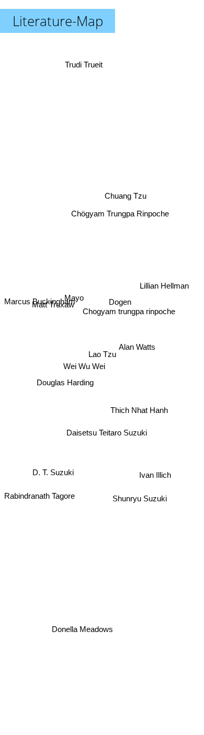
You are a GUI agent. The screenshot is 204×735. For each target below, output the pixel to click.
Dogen (121, 311)
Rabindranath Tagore (39, 499)
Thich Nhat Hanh (140, 409)
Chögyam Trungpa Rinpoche (124, 220)
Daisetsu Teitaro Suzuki (107, 432)
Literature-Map (58, 21)
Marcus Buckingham (39, 308)
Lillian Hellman (164, 285)
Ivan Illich (155, 476)
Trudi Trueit (84, 63)
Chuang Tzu (123, 191)
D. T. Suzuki (52, 466)
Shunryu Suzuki (139, 498)
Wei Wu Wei (84, 364)
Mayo (73, 296)
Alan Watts (137, 346)
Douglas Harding (65, 383)
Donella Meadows (83, 628)
